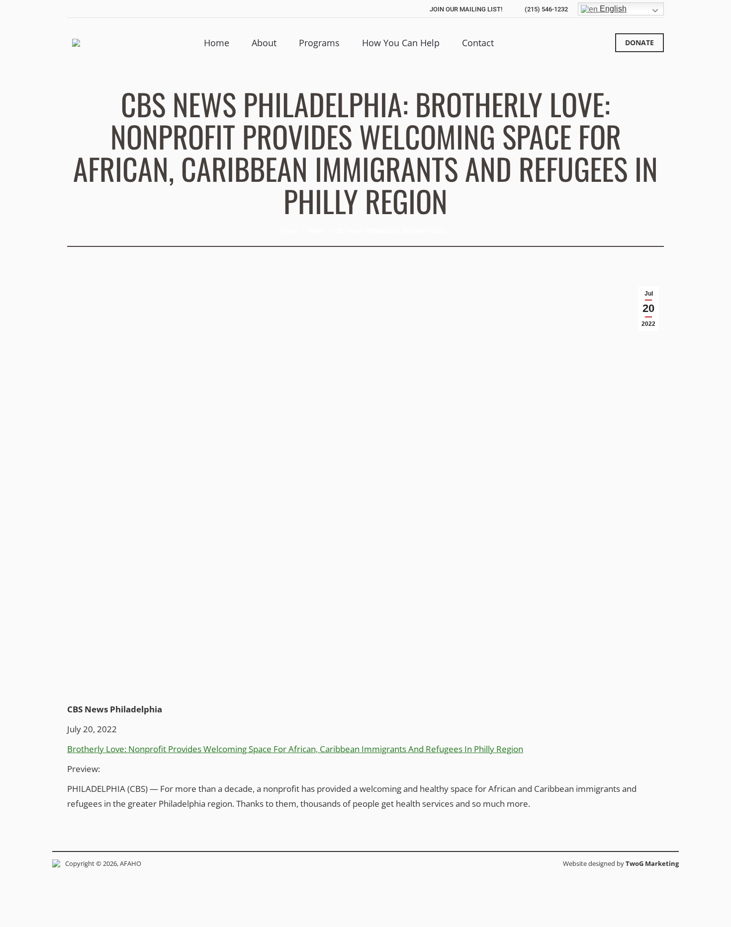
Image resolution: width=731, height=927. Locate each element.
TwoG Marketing (652, 863)
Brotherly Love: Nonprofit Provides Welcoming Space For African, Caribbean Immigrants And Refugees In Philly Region (295, 749)
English (612, 8)
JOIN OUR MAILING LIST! (466, 9)
